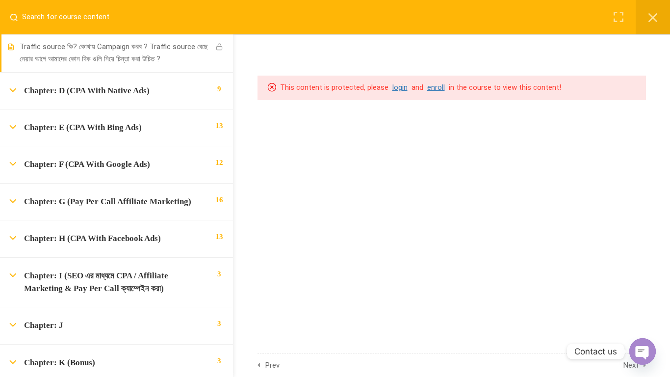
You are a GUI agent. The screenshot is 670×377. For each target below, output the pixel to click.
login (400, 87)
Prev (272, 365)
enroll (436, 87)
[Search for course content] (17, 17)
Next (631, 365)
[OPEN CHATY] (642, 351)
